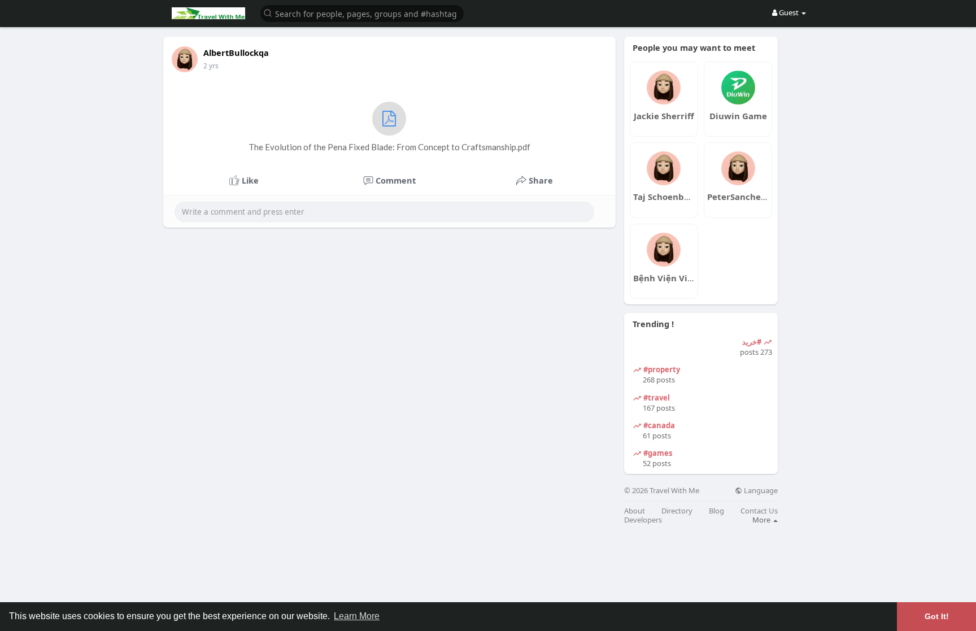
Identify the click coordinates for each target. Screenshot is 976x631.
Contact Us (759, 511)
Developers (643, 520)
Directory (676, 511)
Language (760, 490)
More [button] (762, 520)
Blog (716, 511)
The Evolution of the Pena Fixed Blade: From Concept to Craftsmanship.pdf (389, 147)
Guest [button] (788, 12)
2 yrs (211, 66)
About (634, 511)
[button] (362, 12)
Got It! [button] (937, 616)
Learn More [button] (357, 616)
